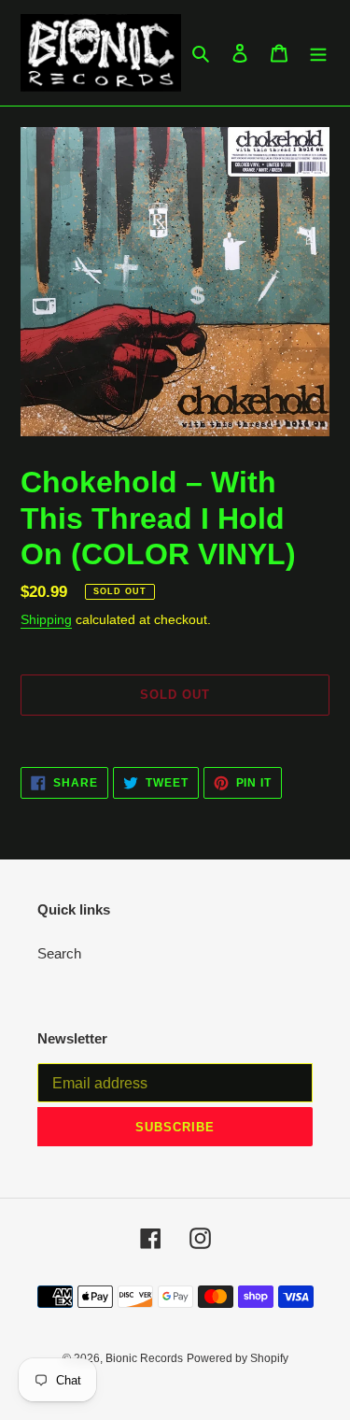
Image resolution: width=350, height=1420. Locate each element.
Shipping (46, 619)
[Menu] (318, 53)
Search (59, 953)
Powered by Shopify (237, 1358)
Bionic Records (144, 1358)
